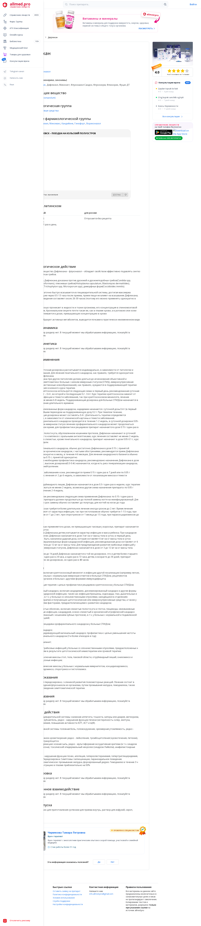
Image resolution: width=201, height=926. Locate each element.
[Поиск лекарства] (165, 4)
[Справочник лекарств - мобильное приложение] (55, 244)
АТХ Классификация (19, 28)
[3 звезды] (178, 71)
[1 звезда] (169, 71)
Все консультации (171, 116)
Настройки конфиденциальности (68, 904)
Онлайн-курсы (16, 34)
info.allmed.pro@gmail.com (101, 894)
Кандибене (67, 123)
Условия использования (64, 897)
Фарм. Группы (16, 21)
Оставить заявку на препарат (66, 891)
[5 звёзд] (187, 71)
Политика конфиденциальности (67, 894)
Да (99, 862)
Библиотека (24, 41)
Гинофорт (79, 123)
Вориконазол (93, 123)
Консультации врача (19, 61)
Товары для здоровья (20, 54)
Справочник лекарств (24, 15)
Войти (193, 4)
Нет (112, 862)
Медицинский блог (19, 48)
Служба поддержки (61, 901)
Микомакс (54, 123)
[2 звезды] (174, 71)
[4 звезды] (182, 71)
